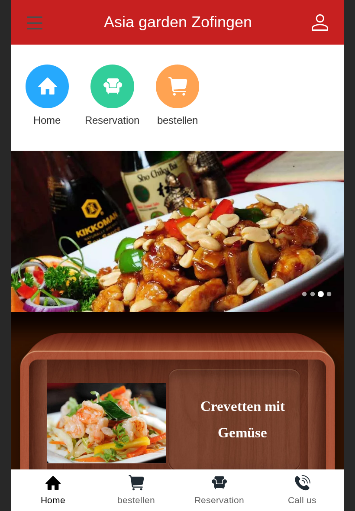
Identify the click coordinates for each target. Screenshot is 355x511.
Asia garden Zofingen (178, 22)
